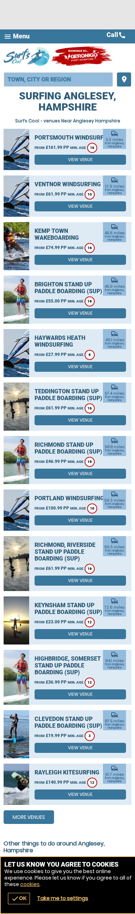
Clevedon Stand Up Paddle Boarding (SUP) (68, 722)
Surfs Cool (27, 121)
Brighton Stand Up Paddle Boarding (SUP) (68, 288)
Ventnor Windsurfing (68, 184)
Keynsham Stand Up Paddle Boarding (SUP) (68, 608)
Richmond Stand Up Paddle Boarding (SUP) (68, 448)
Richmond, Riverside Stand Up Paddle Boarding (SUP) (65, 552)
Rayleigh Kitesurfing (67, 772)
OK (19, 899)
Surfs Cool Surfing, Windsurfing (27, 56)
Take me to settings (62, 898)
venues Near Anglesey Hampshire (82, 121)
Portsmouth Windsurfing (74, 137)
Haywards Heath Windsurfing (60, 341)
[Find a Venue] (58, 79)
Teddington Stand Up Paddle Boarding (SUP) (68, 395)
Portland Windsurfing (69, 498)
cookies (30, 884)
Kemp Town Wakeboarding (57, 234)
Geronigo (81, 56)
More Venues (29, 817)
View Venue (80, 159)
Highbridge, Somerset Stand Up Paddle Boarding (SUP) (68, 665)
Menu (17, 36)
